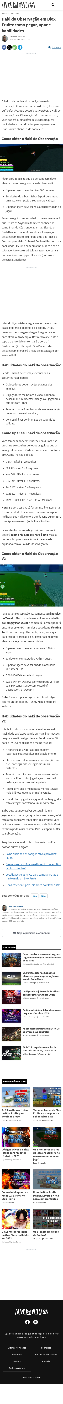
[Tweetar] (9, 47)
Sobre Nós (46, 1347)
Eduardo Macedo (16, 906)
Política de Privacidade (46, 1354)
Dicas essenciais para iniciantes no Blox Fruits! (33, 885)
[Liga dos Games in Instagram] (35, 1322)
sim (35, 896)
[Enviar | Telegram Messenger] (20, 47)
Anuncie (46, 1361)
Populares (17, 1354)
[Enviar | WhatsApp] (14, 47)
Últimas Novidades (17, 1347)
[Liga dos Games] (18, 5)
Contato (17, 1361)
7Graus (38, 1377)
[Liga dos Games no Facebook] (27, 1322)
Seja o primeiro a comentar (33, 933)
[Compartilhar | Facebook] (4, 47)
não (43, 896)
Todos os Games (17, 1368)
